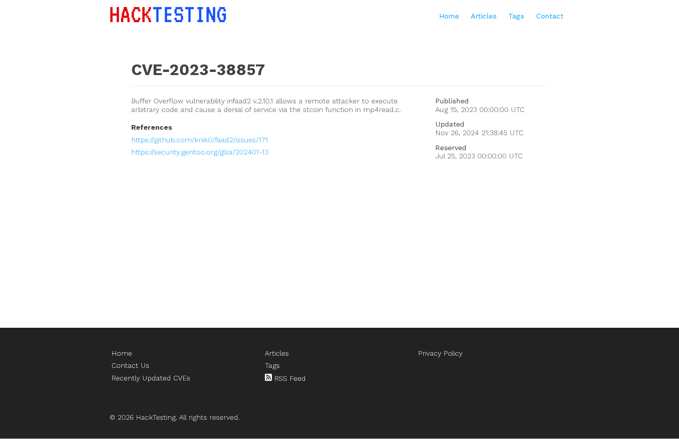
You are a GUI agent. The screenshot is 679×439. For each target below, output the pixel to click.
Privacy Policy (440, 353)
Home (449, 16)
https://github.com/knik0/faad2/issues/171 (199, 140)
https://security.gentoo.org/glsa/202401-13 (199, 152)
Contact (549, 16)
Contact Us (130, 365)
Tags (516, 16)
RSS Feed (289, 378)
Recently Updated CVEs (151, 378)
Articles (484, 16)
